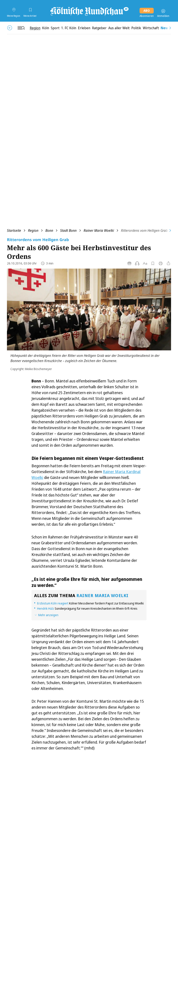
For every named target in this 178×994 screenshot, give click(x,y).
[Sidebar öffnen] (21, 28)
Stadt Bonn (68, 230)
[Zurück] (9, 28)
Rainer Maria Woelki (99, 230)
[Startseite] (89, 11)
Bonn (49, 230)
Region (33, 230)
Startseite (14, 230)
